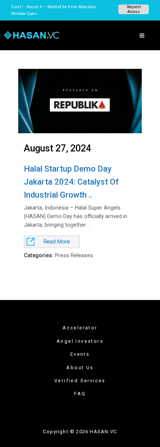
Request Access (134, 9)
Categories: (38, 255)
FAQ (80, 393)
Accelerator (80, 328)
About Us (79, 367)
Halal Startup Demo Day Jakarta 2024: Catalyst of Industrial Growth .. (71, 181)
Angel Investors (80, 341)
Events (80, 354)
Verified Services (80, 380)
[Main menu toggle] (142, 35)
